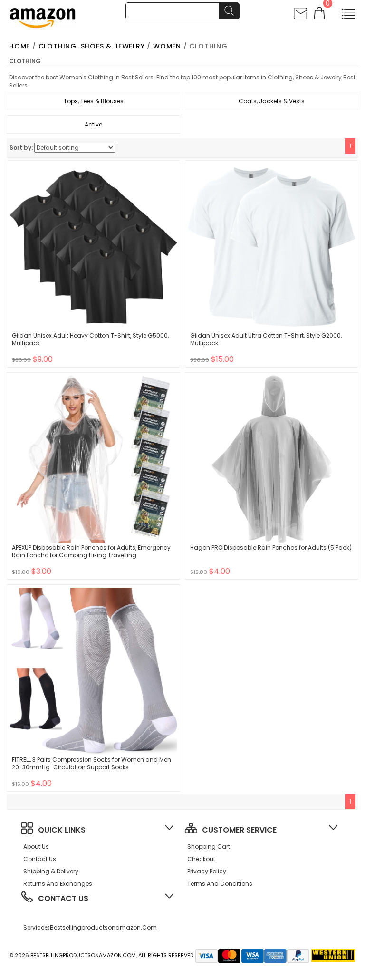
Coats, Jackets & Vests (272, 101)
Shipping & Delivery (50, 871)
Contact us (39, 859)
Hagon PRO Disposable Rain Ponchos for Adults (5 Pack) (271, 547)
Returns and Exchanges (57, 884)
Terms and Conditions (219, 884)
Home (19, 46)
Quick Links (62, 829)
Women (167, 46)
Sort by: (21, 148)
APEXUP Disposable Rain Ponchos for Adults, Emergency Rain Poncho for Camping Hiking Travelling (91, 551)
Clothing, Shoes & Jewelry (91, 46)
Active (93, 124)
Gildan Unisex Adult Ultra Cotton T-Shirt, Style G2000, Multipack (266, 339)
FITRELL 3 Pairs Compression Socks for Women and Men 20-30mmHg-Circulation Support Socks (91, 763)
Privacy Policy (206, 871)
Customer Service (239, 829)
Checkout (201, 859)
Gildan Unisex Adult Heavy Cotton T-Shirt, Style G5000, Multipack (90, 339)
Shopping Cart (208, 847)
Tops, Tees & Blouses (94, 101)
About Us (36, 847)
